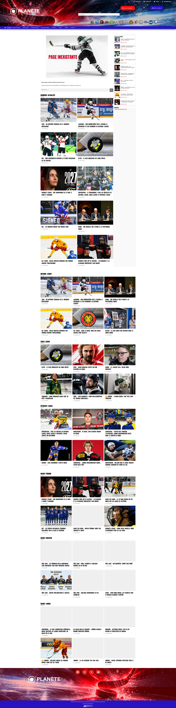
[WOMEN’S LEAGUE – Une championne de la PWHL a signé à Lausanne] (59, 178)
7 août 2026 (109, 437)
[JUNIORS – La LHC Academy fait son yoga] (87, 648)
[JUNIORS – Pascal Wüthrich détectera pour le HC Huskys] (119, 648)
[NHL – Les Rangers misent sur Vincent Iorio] (59, 213)
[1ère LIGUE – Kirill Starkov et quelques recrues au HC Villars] (88, 551)
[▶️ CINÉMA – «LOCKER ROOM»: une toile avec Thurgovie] (119, 384)
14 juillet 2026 (109, 597)
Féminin (66, 27)
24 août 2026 (45, 229)
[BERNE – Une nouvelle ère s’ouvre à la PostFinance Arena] (95, 213)
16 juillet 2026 (109, 565)
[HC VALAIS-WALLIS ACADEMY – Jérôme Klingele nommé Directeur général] (87, 617)
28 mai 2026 (108, 664)
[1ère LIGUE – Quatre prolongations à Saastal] (56, 580)
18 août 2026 (77, 400)
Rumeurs (9, 27)
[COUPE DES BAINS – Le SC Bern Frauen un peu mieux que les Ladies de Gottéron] (119, 486)
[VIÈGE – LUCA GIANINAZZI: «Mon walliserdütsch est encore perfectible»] (88, 384)
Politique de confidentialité (44, 696)
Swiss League (26, 27)
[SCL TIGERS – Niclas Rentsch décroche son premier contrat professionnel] (59, 247)
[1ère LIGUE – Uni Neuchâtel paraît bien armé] (119, 551)
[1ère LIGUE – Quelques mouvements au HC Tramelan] (88, 580)
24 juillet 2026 (109, 633)
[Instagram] (84, 672)
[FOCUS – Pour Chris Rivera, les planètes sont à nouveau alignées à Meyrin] (119, 580)
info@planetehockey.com (43, 694)
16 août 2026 (109, 400)
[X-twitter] (91, 672)
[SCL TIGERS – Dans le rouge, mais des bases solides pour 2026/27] (88, 318)
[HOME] (5, 27)
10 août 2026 (45, 437)
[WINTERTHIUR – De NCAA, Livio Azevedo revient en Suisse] (88, 419)
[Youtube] (98, 672)
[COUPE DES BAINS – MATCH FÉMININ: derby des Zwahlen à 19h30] (88, 516)
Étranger (72, 27)
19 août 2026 (109, 532)
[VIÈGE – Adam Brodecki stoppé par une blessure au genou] (88, 354)
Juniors (60, 27)
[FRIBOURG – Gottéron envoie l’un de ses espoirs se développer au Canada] (119, 617)
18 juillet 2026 (77, 567)
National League (16, 27)
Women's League (34, 27)
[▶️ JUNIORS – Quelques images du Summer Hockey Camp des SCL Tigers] (56, 648)
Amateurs (54, 27)
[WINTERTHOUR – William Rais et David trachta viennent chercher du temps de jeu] (119, 450)
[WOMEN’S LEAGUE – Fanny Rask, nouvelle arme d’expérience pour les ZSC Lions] (119, 516)
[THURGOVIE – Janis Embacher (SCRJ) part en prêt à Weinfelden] (56, 384)
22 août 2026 (77, 371)
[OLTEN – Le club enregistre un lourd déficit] (95, 144)
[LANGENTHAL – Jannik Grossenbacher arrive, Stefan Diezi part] (88, 450)
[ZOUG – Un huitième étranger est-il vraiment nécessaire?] (59, 110)
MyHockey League (45, 27)
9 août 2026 (45, 567)
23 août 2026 (109, 503)
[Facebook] (78, 672)
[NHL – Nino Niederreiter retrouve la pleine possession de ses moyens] (59, 144)
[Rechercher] (111, 90)
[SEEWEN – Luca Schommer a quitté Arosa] (56, 450)
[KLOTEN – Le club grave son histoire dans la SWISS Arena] (119, 318)
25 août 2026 (45, 128)
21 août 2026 (109, 371)
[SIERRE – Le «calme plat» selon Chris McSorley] (119, 354)
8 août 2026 (77, 435)
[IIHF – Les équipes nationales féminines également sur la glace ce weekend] (56, 516)
